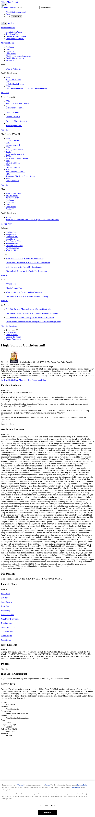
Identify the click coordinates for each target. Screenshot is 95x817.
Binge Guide (11, 234)
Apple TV (10, 51)
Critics (8, 14)
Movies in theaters (8, 28)
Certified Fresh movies (15, 58)
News (10, 224)
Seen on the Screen (13, 337)
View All (4, 130)
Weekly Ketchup (12, 248)
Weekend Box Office (14, 246)
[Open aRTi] (4, 4)
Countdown (10, 239)
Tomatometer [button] (10, 367)
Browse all (10, 60)
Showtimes (13, 326)
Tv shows (5, 93)
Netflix (8, 49)
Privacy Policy (82, 785)
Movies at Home (7, 43)
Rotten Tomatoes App (14, 339)
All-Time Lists (11, 232)
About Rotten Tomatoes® (16, 12)
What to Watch (13, 69)
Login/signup (16, 17)
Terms (47, 785)
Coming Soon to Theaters (16, 36)
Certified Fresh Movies (15, 39)
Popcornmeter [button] (35, 367)
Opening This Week (14, 32)
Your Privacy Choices (47, 805)
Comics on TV (12, 237)
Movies (10, 23)
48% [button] (27, 367)
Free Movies (11, 332)
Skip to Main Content (9, 2)
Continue (47, 812)
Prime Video (11, 54)
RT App (4, 224)
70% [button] (3, 367)
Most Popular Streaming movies (18, 56)
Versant (20, 785)
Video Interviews (12, 243)
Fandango (10, 47)
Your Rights (75, 787)
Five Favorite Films (13, 241)
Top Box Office (12, 34)
